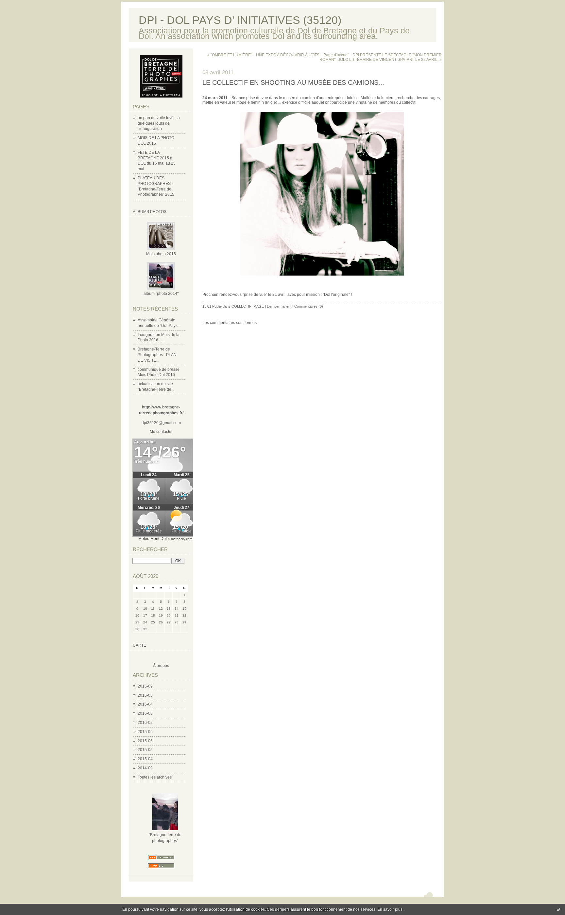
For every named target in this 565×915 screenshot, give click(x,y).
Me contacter (161, 431)
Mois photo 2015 (161, 254)
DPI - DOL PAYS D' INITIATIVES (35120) (240, 20)
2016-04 (145, 704)
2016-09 (145, 686)
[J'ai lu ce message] (558, 909)
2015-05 (145, 749)
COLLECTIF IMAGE (247, 306)
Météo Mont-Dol (152, 538)
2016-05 (145, 695)
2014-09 (145, 768)
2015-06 (145, 741)
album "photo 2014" (161, 293)
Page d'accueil (336, 55)
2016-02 (145, 722)
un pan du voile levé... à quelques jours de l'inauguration (159, 123)
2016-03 (145, 713)
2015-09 (145, 731)
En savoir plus (389, 909)
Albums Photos (149, 211)
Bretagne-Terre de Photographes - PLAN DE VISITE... (157, 355)
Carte (139, 645)
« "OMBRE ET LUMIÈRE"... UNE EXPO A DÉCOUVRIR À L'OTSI (263, 55)
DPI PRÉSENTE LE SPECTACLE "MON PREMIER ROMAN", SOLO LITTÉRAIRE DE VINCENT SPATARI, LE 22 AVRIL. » (380, 57)
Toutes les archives (155, 777)
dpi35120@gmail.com (161, 423)
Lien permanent (279, 306)
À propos (161, 665)
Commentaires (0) (308, 306)
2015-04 (145, 759)
